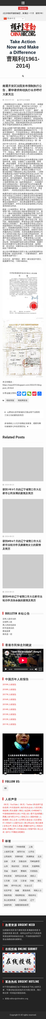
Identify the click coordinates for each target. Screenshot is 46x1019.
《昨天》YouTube (10, 804)
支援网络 (36, 866)
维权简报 (10, 400)
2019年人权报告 (9, 684)
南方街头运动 (26, 807)
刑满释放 (30, 856)
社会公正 (28, 885)
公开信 (31, 852)
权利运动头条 (21, 876)
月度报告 (34, 871)
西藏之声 (12, 829)
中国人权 (25, 814)
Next (40, 773)
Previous (6, 773)
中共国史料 (14, 807)
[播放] (6, 669)
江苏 (15, 881)
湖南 (6, 885)
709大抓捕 (8, 847)
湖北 (39, 881)
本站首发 (8, 876)
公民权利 (8, 856)
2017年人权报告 (9, 694)
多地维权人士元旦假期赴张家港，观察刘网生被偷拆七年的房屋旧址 (22, 425)
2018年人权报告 (9, 689)
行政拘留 (23, 900)
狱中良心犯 (16, 885)
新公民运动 (29, 823)
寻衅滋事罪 (35, 861)
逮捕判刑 (8, 905)
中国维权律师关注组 (11, 814)
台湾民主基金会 (25, 820)
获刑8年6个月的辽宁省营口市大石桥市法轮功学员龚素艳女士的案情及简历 (22, 545)
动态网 (27, 810)
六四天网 (38, 807)
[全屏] (40, 669)
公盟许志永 (18, 823)
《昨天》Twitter (25, 804)
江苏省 (23, 881)
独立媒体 (39, 823)
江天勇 (7, 881)
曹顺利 (23, 871)
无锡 (6, 871)
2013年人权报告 (9, 714)
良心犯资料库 (9, 900)
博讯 (21, 810)
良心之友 (14, 820)
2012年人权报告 (9, 719)
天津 (13, 861)
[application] (23, 660)
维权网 (5, 810)
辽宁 (32, 900)
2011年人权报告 (9, 724)
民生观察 (14, 810)
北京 (40, 856)
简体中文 (11, 18)
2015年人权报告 (9, 704)
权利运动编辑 (24, 100)
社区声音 (8, 890)
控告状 (25, 866)
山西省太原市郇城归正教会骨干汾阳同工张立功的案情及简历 (22, 413)
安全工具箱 (17, 826)
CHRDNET (36, 810)
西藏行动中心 (29, 826)
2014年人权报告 (9, 709)
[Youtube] (5, 788)
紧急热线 (26, 890)
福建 (17, 890)
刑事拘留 (19, 856)
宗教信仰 (22, 861)
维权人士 (38, 890)
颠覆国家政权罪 (22, 905)
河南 (32, 881)
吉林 (6, 861)
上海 (31, 847)
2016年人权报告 (9, 699)
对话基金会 (22, 829)
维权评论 (32, 895)
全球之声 (7, 826)
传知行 (9, 823)
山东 (6, 866)
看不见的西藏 (36, 814)
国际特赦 (34, 817)
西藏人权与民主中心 (11, 817)
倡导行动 (21, 852)
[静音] (36, 669)
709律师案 (20, 847)
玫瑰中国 (32, 829)
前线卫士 (25, 817)
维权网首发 (22, 400)
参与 (8, 832)
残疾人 (33, 876)
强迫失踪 (15, 866)
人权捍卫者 (9, 852)
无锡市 (14, 871)
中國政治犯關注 (18, 832)
